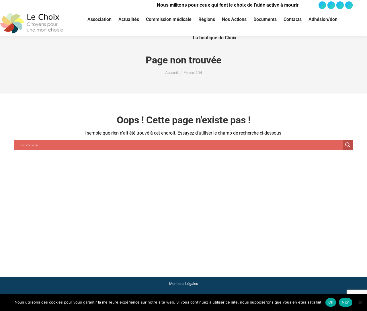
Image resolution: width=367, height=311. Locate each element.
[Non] (360, 302)
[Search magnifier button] (348, 145)
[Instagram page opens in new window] (331, 5)
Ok (330, 302)
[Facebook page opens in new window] (322, 5)
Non (346, 302)
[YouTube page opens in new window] (340, 5)
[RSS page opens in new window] (349, 5)
